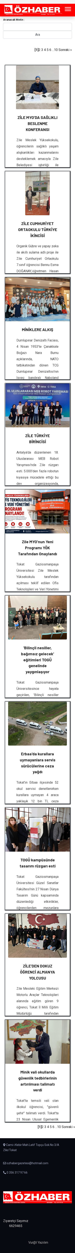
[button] (67, 8)
